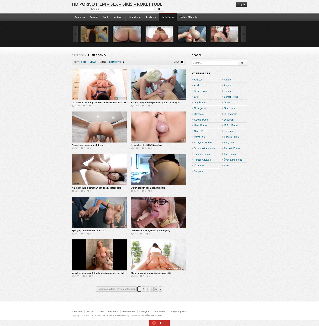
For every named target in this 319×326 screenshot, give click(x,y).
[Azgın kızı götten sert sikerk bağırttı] (192, 34)
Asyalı (227, 85)
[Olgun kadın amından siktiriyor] (99, 127)
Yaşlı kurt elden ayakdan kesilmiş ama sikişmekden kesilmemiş (105, 273)
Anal (105, 17)
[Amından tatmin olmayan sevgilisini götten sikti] (99, 170)
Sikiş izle (229, 142)
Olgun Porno (200, 131)
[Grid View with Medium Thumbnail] (182, 62)
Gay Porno (199, 102)
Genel (227, 102)
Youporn (198, 171)
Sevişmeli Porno (203, 142)
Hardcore (118, 17)
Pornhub (228, 131)
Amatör (94, 17)
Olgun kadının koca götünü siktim (148, 188)
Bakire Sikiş (200, 91)
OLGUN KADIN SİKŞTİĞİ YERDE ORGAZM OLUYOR (99, 102)
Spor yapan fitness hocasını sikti (89, 230)
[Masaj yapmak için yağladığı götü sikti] (158, 255)
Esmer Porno (231, 96)
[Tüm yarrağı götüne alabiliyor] (127, 34)
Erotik (197, 96)
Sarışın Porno (231, 136)
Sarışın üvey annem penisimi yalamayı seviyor (155, 102)
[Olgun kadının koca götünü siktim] (158, 170)
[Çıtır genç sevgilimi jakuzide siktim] (224, 34)
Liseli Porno (200, 125)
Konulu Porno (201, 119)
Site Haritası (156, 315)
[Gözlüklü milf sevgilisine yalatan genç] (158, 212)
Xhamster (199, 165)
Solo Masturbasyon (204, 148)
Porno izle (199, 136)
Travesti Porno (232, 148)
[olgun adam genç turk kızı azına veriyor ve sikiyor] (94, 34)
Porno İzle (145, 315)
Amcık (227, 79)
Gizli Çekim (200, 108)
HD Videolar (134, 17)
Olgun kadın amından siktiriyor (88, 145)
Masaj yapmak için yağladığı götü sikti (151, 273)
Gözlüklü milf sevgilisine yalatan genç (150, 230)
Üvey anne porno (233, 159)
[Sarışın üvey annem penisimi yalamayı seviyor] (158, 84)
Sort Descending (123, 62)
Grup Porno (230, 108)
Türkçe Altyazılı (188, 17)
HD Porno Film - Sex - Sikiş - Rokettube (106, 315)
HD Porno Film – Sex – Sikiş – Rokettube (117, 4)
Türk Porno (168, 17)
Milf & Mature (231, 125)
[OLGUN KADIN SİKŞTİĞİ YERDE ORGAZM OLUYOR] (99, 84)
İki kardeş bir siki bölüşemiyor (146, 145)
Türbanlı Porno (202, 154)
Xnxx (226, 165)
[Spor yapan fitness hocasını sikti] (99, 212)
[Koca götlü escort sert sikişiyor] (159, 34)
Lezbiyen (151, 17)
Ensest (227, 91)
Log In (242, 4)
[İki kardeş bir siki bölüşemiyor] (158, 127)
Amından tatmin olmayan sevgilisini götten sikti (96, 188)
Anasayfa (79, 17)
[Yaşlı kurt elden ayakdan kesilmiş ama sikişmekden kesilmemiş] (99, 255)
